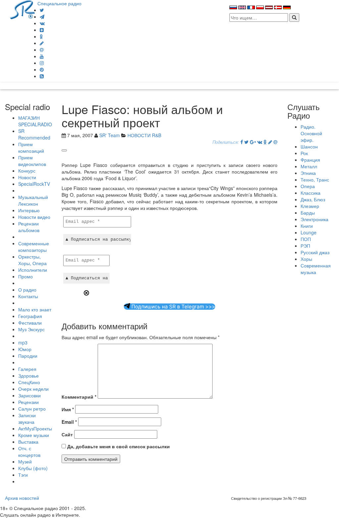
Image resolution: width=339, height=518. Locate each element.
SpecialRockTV (34, 183)
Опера (308, 186)
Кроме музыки (33, 435)
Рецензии (28, 402)
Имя (68, 409)
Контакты (28, 296)
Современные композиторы (33, 246)
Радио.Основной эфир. (311, 133)
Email (69, 421)
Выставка (28, 441)
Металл (309, 166)
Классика (310, 192)
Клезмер (310, 206)
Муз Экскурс (31, 329)
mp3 (22, 342)
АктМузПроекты (35, 428)
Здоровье (28, 375)
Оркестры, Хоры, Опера (32, 259)
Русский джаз (315, 252)
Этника (308, 173)
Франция (310, 159)
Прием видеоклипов (32, 160)
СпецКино (29, 382)
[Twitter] (42, 10)
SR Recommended (34, 134)
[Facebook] (241, 142)
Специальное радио (59, 3)
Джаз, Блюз (313, 199)
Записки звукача (27, 418)
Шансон (309, 146)
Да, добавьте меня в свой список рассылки (118, 446)
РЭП (305, 245)
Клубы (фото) (33, 468)
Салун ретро (32, 408)
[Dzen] (42, 29)
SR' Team (109, 135)
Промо (25, 276)
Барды (308, 212)
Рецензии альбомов (28, 226)
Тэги (23, 474)
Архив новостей (22, 498)
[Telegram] (42, 16)
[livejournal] (42, 43)
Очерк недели (33, 388)
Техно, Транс (315, 179)
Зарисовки (29, 395)
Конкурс (26, 170)
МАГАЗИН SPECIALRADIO (35, 121)
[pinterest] (42, 69)
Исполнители (32, 269)
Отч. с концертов (29, 451)
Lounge (308, 232)
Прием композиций (31, 147)
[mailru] (42, 49)
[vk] (42, 23)
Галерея (27, 369)
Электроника (314, 219)
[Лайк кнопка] (64, 150)
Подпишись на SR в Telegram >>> (172, 306)
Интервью (29, 210)
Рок (304, 153)
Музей (25, 461)
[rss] (42, 76)
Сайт (67, 434)
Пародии (27, 355)
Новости (27, 177)
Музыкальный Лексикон (33, 200)
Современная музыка (316, 268)
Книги (307, 225)
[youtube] (42, 56)
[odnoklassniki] (41, 36)
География (30, 316)
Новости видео (34, 217)
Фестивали (30, 322)
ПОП (306, 239)
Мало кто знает (34, 309)
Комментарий (79, 396)
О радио (27, 289)
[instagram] (42, 63)
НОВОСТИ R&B (144, 135)
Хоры (306, 259)
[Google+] (253, 142)
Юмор (24, 349)
